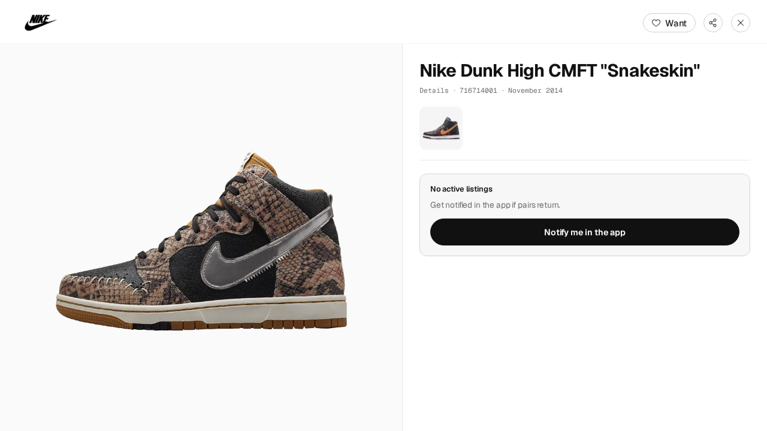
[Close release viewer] (740, 22)
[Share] (713, 22)
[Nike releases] (41, 23)
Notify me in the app (585, 232)
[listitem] (441, 128)
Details (434, 90)
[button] (201, 237)
